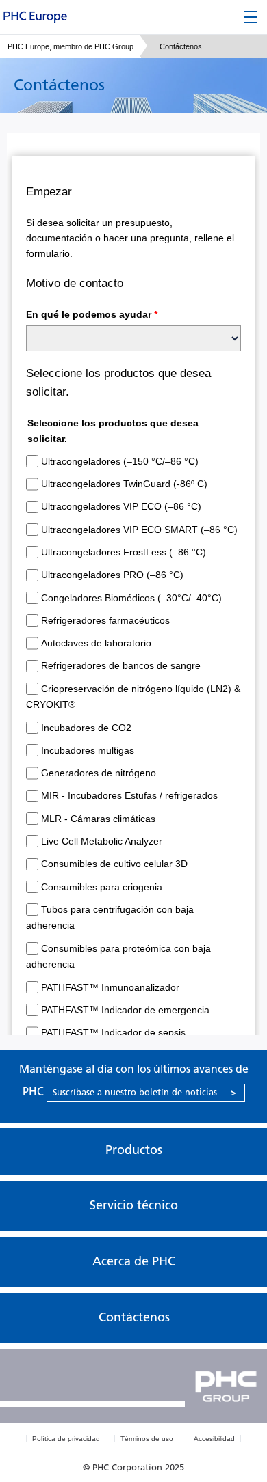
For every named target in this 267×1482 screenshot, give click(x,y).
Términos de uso (146, 1438)
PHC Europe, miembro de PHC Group (71, 46)
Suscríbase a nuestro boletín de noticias (144, 1092)
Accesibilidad (214, 1438)
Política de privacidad (66, 1438)
